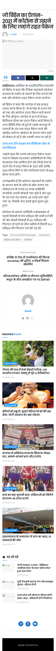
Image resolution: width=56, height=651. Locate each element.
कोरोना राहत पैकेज (12, 240)
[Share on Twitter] (32, 77)
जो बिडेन (28, 240)
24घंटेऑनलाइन (31, 645)
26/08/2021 (24, 602)
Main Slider (10, 363)
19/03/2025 (24, 575)
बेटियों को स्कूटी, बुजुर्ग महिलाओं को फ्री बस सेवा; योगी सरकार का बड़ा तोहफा (26, 413)
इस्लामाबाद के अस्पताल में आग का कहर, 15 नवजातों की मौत (26, 538)
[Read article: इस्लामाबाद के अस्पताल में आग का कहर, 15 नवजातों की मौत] (28, 520)
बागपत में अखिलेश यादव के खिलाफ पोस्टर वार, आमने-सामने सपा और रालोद (26, 454)
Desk (14, 34)
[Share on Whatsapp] (47, 77)
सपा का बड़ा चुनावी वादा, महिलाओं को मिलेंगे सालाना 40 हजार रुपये (27, 496)
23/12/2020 (28, 34)
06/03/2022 (24, 589)
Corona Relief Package (22, 235)
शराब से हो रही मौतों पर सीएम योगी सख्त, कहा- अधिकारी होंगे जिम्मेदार (34, 596)
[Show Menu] (52, 4)
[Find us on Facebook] (20, 623)
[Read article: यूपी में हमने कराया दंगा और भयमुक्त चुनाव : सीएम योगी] (8, 584)
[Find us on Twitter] (28, 623)
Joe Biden (44, 235)
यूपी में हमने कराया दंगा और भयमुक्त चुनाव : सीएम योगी (35, 583)
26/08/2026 (9, 377)
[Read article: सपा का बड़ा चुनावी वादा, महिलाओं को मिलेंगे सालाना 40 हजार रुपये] (28, 479)
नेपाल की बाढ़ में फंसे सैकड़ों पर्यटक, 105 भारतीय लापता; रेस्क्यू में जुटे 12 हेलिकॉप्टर (25, 371)
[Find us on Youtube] (35, 623)
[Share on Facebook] (18, 77)
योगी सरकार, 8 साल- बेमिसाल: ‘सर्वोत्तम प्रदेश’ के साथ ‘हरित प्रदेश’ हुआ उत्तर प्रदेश (34, 568)
